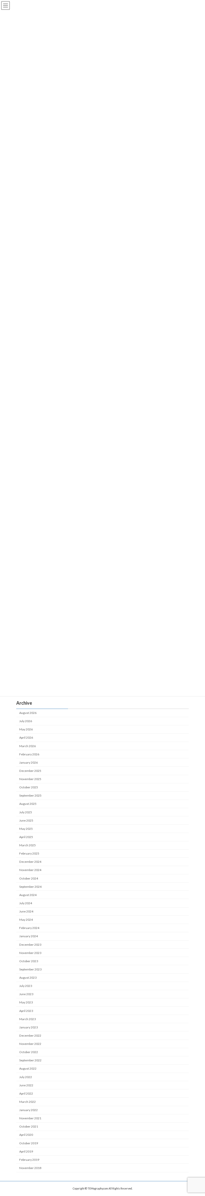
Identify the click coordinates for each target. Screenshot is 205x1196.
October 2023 (28, 961)
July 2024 (25, 903)
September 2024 (30, 887)
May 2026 (26, 729)
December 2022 (30, 1035)
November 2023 (30, 953)
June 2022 (26, 1085)
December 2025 (30, 771)
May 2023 (26, 1002)
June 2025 (26, 820)
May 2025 (26, 829)
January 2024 (28, 936)
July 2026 (25, 721)
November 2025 (30, 779)
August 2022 (27, 1069)
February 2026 (29, 754)
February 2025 (29, 853)
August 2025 (27, 804)
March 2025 (27, 845)
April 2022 (26, 1093)
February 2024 (29, 928)
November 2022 (30, 1044)
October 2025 (28, 787)
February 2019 (29, 1160)
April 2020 (26, 1135)
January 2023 (28, 1027)
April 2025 (26, 837)
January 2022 (28, 1110)
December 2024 (30, 862)
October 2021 (28, 1126)
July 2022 (25, 1077)
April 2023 (26, 1011)
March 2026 (27, 746)
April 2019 (26, 1151)
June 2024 (26, 911)
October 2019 (28, 1143)
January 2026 (28, 762)
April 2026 (26, 738)
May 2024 (26, 919)
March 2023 (27, 1019)
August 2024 (27, 895)
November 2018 (30, 1168)
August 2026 (27, 713)
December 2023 (30, 944)
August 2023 (27, 977)
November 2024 (30, 870)
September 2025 (30, 795)
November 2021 (30, 1118)
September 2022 (30, 1060)
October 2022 (28, 1052)
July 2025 (25, 812)
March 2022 (27, 1102)
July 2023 (25, 986)
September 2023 (30, 969)
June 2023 (26, 994)
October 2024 (28, 878)
